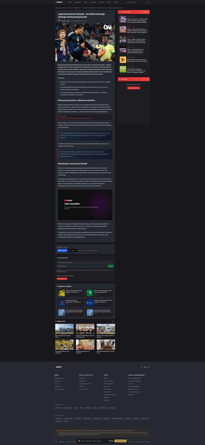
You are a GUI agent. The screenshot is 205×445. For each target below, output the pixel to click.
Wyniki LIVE (82, 384)
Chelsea (66, 427)
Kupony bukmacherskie (134, 386)
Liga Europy (112, 413)
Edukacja (106, 405)
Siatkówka (57, 392)
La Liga (75, 413)
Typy (85, 2)
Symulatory (107, 403)
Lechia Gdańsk (145, 424)
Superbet (130, 400)
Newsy (70, 2)
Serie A (81, 413)
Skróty (115, 2)
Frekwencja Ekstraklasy (110, 400)
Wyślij (110, 266)
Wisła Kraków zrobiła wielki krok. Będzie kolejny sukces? (75, 118)
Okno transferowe (108, 389)
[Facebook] (145, 372)
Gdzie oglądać (107, 395)
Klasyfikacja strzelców (85, 389)
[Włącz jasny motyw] (148, 2)
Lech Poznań (78, 424)
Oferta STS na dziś (133, 395)
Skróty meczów (108, 397)
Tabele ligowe (83, 386)
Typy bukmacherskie (133, 392)
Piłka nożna (77, 8)
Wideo (109, 2)
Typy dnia (131, 389)
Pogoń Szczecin (97, 424)
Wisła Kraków (59, 424)
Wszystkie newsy (59, 384)
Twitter (73, 250)
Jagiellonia (127, 424)
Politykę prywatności (61, 277)
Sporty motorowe (59, 395)
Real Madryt (58, 427)
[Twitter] (141, 372)
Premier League (67, 413)
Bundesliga (88, 413)
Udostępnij (63, 250)
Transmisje (93, 2)
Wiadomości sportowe (61, 8)
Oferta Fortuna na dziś (134, 397)
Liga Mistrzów (103, 413)
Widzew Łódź (106, 424)
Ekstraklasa (78, 2)
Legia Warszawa (68, 424)
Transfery (101, 2)
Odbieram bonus (120, 441)
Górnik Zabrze (87, 424)
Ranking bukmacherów (134, 384)
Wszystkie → (145, 12)
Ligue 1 (95, 413)
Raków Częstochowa (117, 424)
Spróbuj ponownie (62, 284)
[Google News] (148, 372)
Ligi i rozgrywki (83, 395)
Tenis (56, 389)
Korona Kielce (136, 424)
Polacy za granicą (108, 386)
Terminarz (81, 392)
